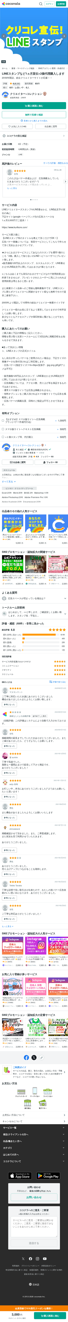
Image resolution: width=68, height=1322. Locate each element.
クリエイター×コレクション (27, 445)
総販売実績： (18, 97)
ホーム (5, 68)
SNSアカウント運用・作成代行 (51, 68)
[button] (34, 598)
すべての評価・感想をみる (55, 162)
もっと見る (12, 188)
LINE (20, 154)
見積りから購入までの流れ (35, 121)
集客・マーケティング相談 (23, 68)
